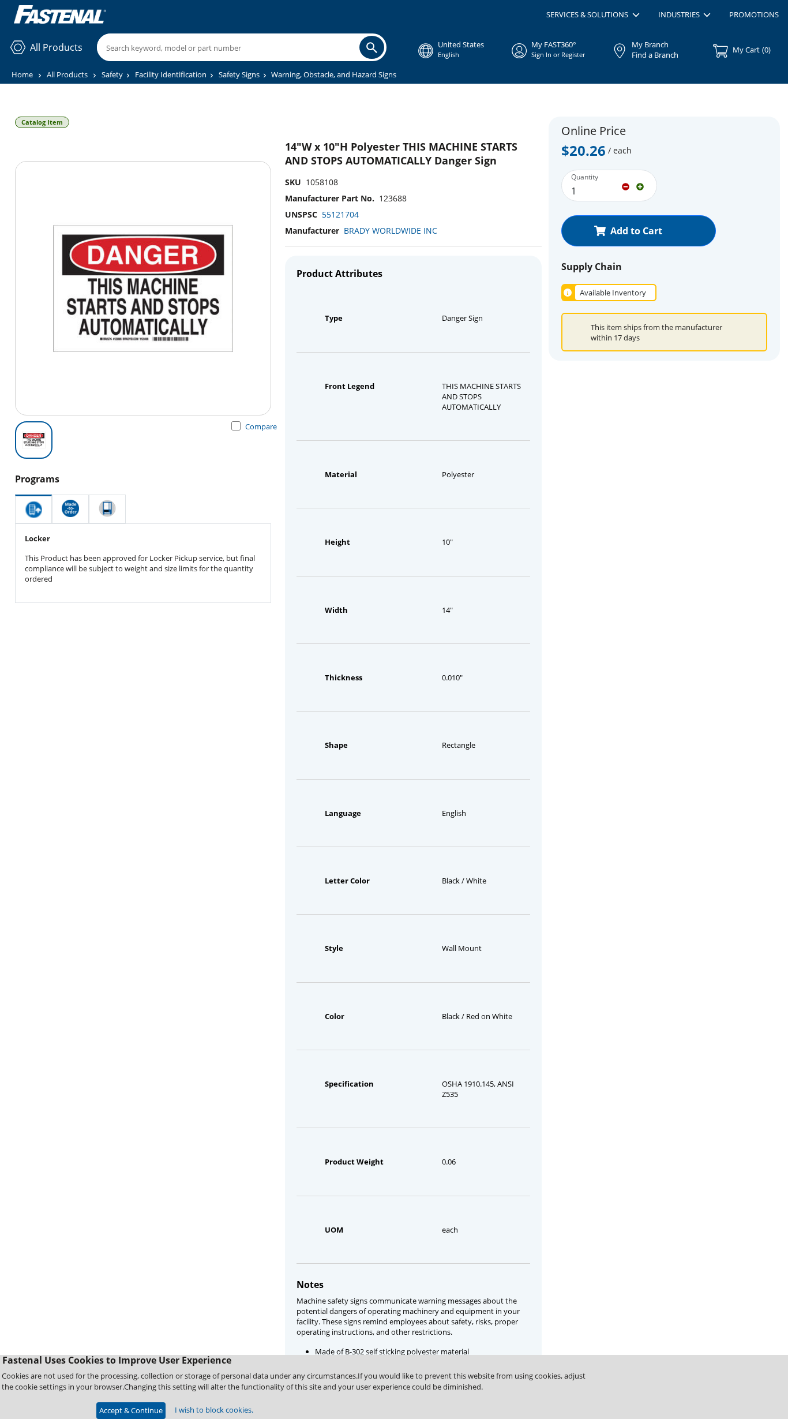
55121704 (340, 214)
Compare (261, 426)
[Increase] (640, 186)
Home (22, 74)
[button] (592, 15)
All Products (67, 74)
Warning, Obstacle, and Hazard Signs (333, 74)
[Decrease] (625, 186)
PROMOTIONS (754, 14)
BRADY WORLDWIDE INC (390, 230)
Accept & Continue (131, 1410)
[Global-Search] (371, 47)
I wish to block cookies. (214, 1410)
